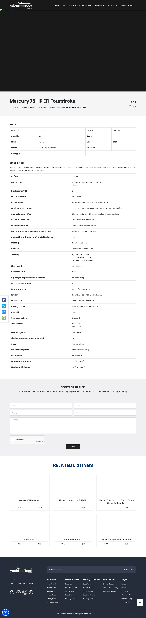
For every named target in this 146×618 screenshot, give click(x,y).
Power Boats (52, 595)
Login (123, 584)
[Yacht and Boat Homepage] (21, 5)
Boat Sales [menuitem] (60, 5)
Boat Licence (88, 591)
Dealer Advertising (110, 587)
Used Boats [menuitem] (87, 5)
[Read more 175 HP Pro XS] (30, 525)
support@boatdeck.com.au (21, 583)
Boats (43, 107)
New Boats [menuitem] (73, 5)
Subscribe (129, 569)
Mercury (52, 107)
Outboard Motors (53, 602)
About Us (125, 591)
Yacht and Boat (67, 613)
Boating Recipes (89, 598)
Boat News (69, 584)
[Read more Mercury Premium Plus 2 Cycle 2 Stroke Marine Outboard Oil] (116, 486)
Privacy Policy (126, 598)
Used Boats (51, 587)
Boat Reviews (70, 591)
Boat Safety (88, 587)
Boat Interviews (71, 587)
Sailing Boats (52, 598)
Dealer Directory (109, 584)
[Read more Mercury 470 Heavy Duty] (30, 486)
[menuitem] (67, 5)
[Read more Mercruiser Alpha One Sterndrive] (116, 525)
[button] (4, 300)
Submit (73, 446)
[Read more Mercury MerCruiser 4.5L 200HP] (73, 486)
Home (14, 107)
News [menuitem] (113, 5)
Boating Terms (89, 595)
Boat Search (51, 584)
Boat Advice (88, 584)
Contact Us (126, 595)
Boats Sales (23, 107)
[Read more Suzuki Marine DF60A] (73, 525)
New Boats (34, 107)
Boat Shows (69, 595)
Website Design (109, 591)
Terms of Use (126, 602)
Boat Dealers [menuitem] (101, 5)
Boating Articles (71, 598)
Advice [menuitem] (131, 5)
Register (124, 587)
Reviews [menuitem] (122, 5)
